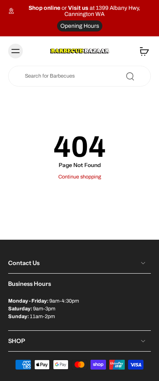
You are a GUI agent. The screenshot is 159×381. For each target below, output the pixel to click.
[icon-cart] (142, 51)
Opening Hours (79, 26)
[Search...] (130, 76)
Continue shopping (79, 177)
